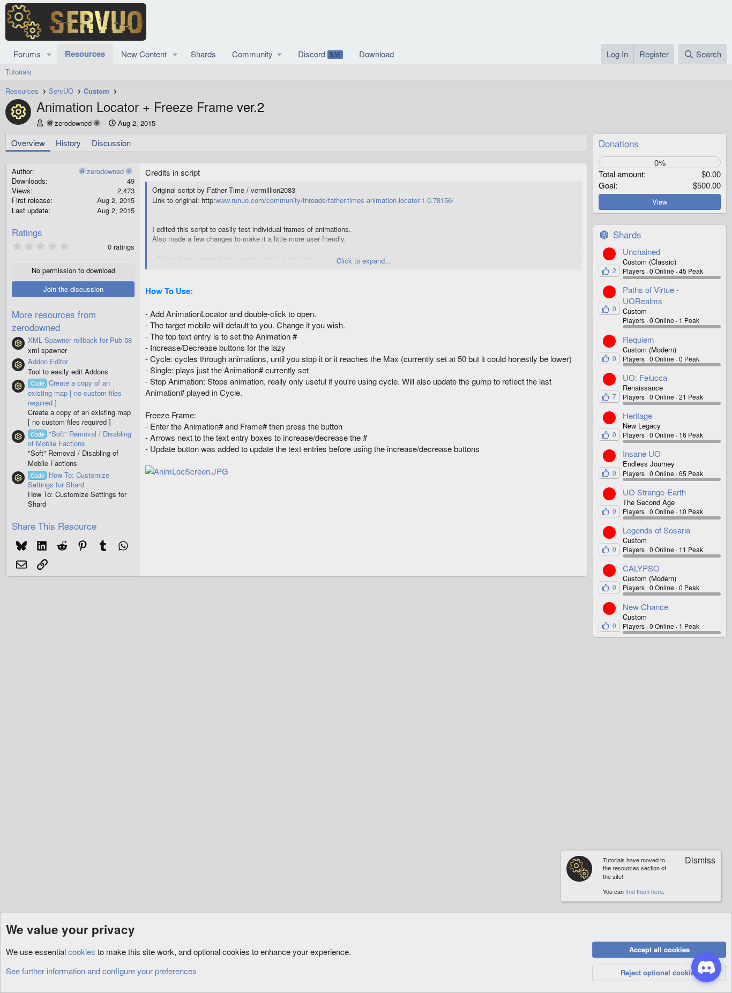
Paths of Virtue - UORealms (651, 295)
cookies (81, 951)
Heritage (637, 415)
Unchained (641, 251)
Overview (28, 142)
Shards (203, 53)
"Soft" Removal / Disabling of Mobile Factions (79, 438)
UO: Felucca (645, 377)
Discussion (111, 142)
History (68, 142)
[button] (49, 54)
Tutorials (18, 71)
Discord (319, 53)
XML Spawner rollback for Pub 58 (80, 340)
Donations (619, 143)
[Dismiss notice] (695, 861)
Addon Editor (48, 361)
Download (376, 53)
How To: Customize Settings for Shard (68, 480)
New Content (144, 53)
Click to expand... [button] (364, 261)
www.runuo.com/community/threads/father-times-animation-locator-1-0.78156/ (334, 200)
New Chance (645, 606)
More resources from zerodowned (54, 320)
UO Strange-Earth (654, 492)
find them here (644, 891)
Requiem (638, 339)
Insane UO (642, 453)
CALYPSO (641, 568)
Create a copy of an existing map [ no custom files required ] (75, 392)
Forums (27, 53)
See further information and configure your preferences (101, 970)
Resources (85, 53)
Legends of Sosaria (656, 530)
